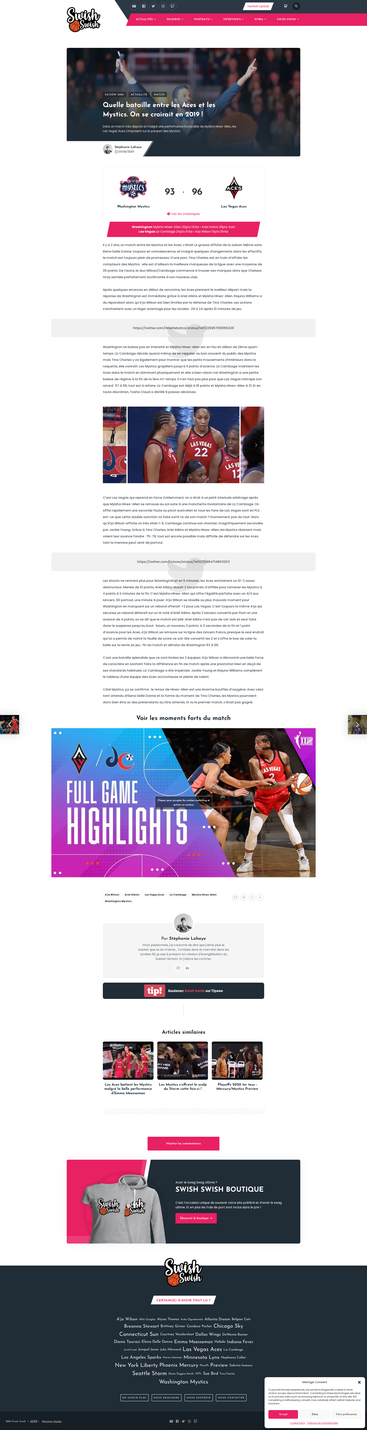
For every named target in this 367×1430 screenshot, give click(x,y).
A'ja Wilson (112, 894)
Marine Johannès (172, 1357)
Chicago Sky (228, 1326)
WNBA (258, 19)
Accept (283, 1414)
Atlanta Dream (217, 1319)
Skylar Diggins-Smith (181, 1373)
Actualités (144, 19)
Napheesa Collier (233, 1357)
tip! (154, 990)
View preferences (346, 1414)
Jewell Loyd (130, 1349)
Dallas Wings (208, 1334)
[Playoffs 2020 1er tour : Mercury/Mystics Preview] (237, 1061)
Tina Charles (227, 1373)
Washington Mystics (118, 901)
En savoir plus (134, 1398)
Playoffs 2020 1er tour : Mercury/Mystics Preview (237, 1087)
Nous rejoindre (166, 1398)
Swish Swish (286, 19)
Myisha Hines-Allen (204, 894)
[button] (359, 1382)
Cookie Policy (297, 1423)
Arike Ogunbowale (192, 1319)
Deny (315, 1414)
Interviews (232, 19)
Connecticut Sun (139, 1334)
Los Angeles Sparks (141, 1357)
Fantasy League (258, 6)
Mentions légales (52, 1421)
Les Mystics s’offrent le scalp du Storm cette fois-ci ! (183, 1087)
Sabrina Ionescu (240, 1365)
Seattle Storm (149, 1373)
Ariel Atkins (132, 894)
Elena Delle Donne (157, 1342)
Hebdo (219, 1342)
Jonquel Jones (148, 1349)
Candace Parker (199, 1326)
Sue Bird (210, 1374)
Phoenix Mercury (178, 1365)
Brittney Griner (173, 1326)
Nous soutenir (199, 1398)
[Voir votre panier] (286, 6)
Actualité (139, 94)
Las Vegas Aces (154, 894)
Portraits (202, 19)
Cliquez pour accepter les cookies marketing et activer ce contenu (184, 802)
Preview (219, 1365)
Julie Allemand (170, 1349)
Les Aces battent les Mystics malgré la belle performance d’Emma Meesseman (128, 1089)
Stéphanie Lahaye (128, 147)
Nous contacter (231, 1398)
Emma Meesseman (193, 1342)
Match (159, 94)
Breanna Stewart (141, 1326)
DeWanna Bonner (235, 1334)
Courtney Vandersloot (177, 1334)
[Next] (255, 445)
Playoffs (204, 1365)
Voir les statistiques (185, 214)
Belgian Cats (241, 1319)
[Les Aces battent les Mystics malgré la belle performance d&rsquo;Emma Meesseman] (128, 1061)
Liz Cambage (178, 894)
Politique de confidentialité (322, 1423)
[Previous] (111, 445)
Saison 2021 (114, 94)
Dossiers (173, 19)
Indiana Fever (240, 1342)
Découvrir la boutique (194, 1218)
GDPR (33, 1421)
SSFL (198, 1373)
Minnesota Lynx (201, 1357)
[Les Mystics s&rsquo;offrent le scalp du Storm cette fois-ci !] (182, 1061)
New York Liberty (136, 1365)
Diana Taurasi (127, 1342)
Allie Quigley (147, 1319)
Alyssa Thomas (168, 1319)
